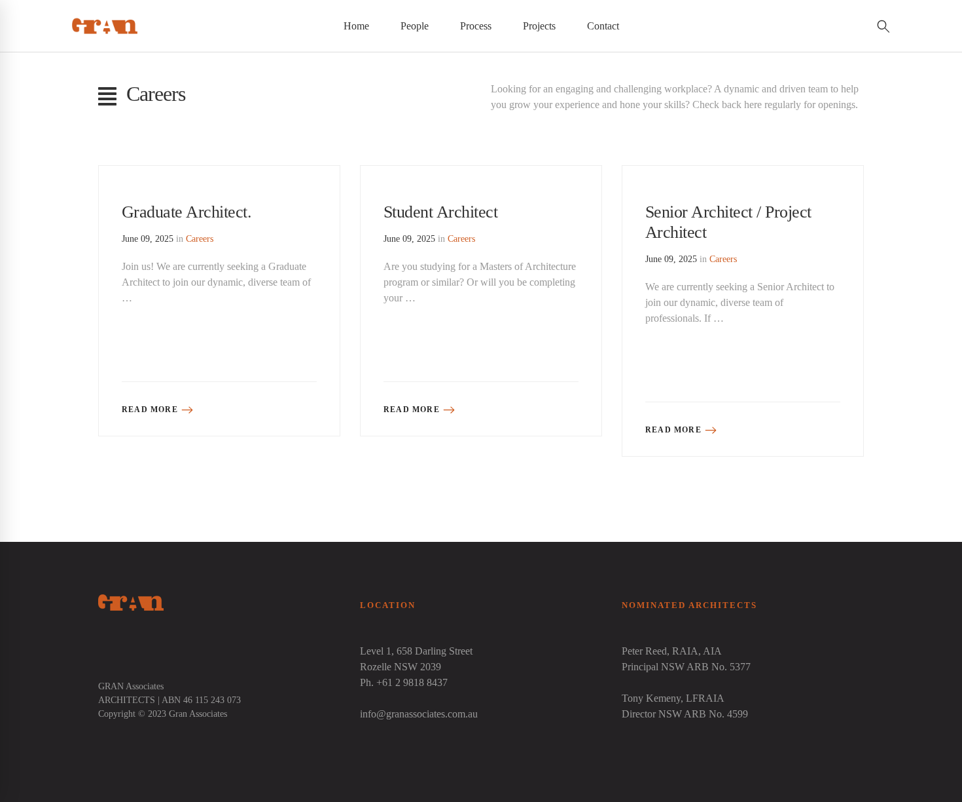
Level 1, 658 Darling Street (416, 651)
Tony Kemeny (651, 698)
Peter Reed (644, 651)
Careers (199, 239)
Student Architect (440, 211)
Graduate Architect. (186, 211)
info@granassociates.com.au (419, 713)
